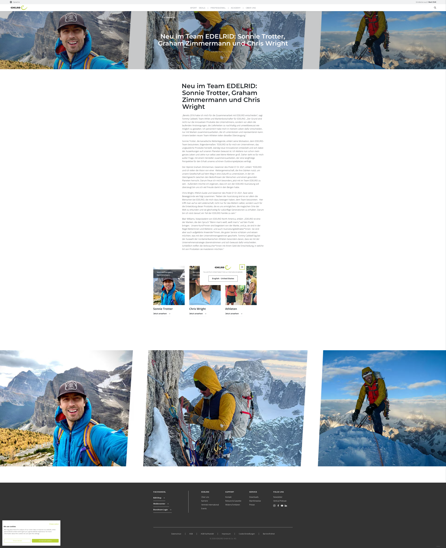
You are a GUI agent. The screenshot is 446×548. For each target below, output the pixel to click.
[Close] (242, 267)
